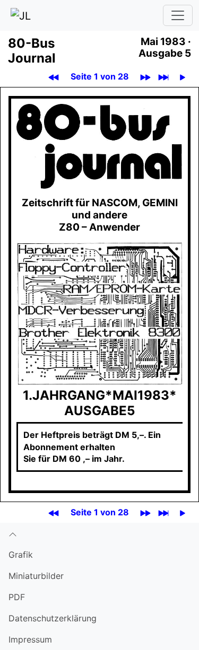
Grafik (20, 554)
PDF (16, 597)
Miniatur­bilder (36, 575)
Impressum (30, 639)
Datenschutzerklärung (52, 618)
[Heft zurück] (54, 76)
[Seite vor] (183, 76)
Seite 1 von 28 (100, 76)
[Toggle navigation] (178, 15)
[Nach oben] (99, 533)
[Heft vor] (145, 76)
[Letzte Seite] (163, 76)
